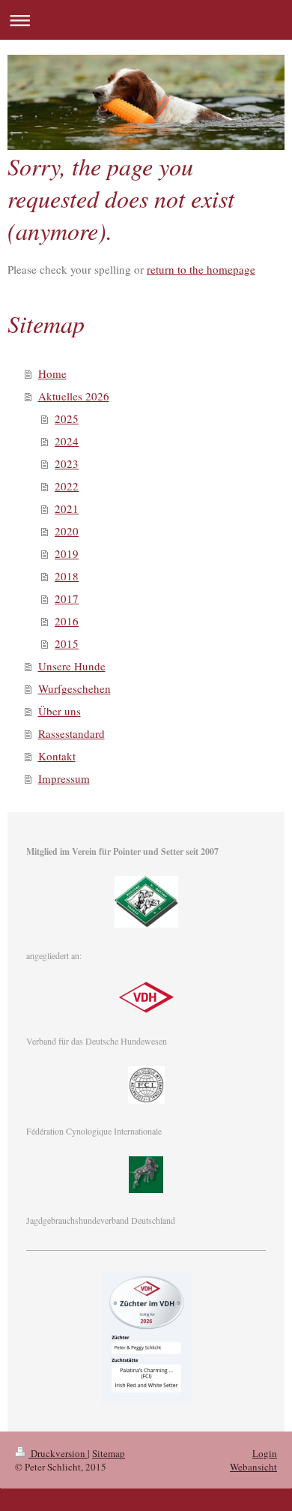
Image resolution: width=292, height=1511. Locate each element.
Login (264, 1453)
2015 (67, 643)
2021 (67, 508)
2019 (67, 553)
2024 (67, 440)
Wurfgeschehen (74, 688)
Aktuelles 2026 (73, 395)
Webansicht (253, 1467)
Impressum (64, 778)
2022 (67, 485)
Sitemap (108, 1453)
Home (52, 373)
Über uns (59, 710)
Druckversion (58, 1453)
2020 (67, 530)
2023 (67, 463)
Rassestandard (71, 733)
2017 (67, 598)
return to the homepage (201, 269)
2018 (67, 575)
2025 (67, 418)
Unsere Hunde (72, 665)
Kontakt (57, 755)
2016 (67, 620)
